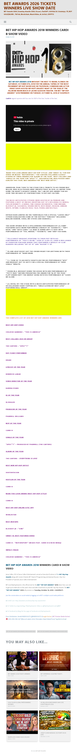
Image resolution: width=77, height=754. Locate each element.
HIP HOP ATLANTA (41, 751)
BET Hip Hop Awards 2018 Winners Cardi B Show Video (20, 631)
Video (21, 325)
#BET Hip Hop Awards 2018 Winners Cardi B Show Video (52, 631)
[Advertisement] (38, 157)
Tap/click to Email (60, 619)
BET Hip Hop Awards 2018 (22, 565)
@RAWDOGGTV (36, 616)
